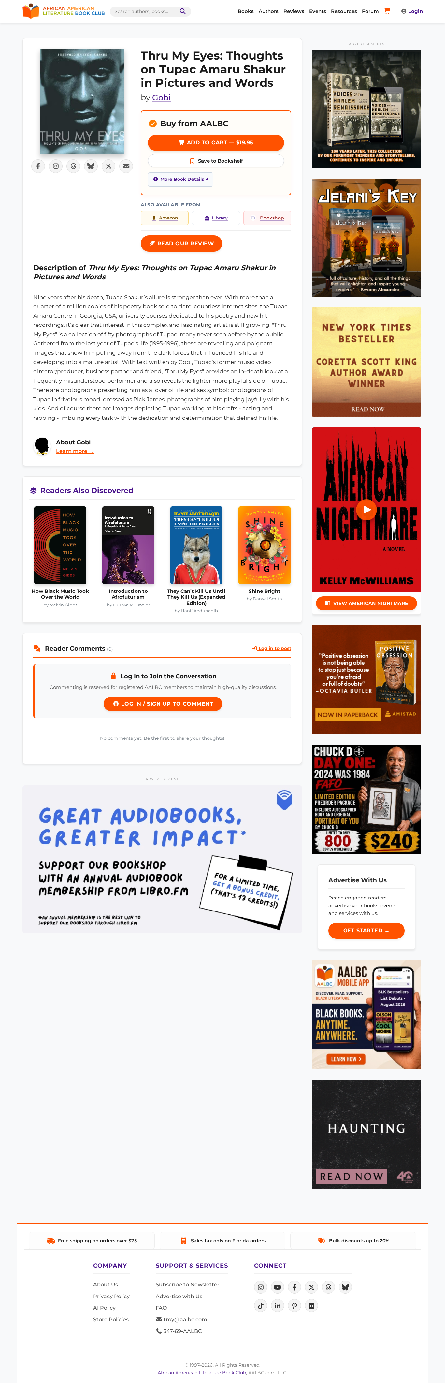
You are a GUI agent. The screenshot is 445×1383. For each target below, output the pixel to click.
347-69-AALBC (182, 1331)
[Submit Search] (181, 11)
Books (246, 11)
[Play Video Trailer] (366, 509)
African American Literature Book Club (202, 1373)
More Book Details (182, 179)
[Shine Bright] (264, 547)
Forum (370, 11)
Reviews (293, 11)
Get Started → (366, 930)
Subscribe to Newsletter (188, 1285)
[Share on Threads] (73, 166)
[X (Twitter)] (311, 1287)
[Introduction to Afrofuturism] (128, 547)
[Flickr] (311, 1305)
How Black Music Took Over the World (60, 594)
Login (415, 11)
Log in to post (274, 648)
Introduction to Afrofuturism (128, 594)
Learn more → (75, 451)
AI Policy (104, 1308)
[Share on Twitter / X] (108, 166)
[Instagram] (260, 1287)
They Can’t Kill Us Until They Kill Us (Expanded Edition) (196, 597)
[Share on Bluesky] (91, 166)
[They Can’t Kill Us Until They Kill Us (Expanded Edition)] (196, 547)
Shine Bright (264, 591)
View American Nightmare (370, 603)
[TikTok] (260, 1305)
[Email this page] (126, 166)
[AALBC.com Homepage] (63, 11)
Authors (269, 11)
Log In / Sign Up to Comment (166, 704)
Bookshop (272, 217)
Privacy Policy (111, 1296)
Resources (344, 11)
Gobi (161, 97)
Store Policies (111, 1319)
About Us (105, 1285)
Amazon (168, 217)
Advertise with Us (179, 1296)
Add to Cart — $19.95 (219, 143)
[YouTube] (277, 1287)
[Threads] (328, 1287)
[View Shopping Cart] (388, 11)
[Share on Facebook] (38, 166)
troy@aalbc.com (184, 1319)
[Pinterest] (294, 1305)
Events (317, 11)
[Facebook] (294, 1287)
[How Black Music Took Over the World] (60, 547)
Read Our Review (184, 243)
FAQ (161, 1308)
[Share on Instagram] (56, 166)
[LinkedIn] (277, 1305)
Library (220, 217)
